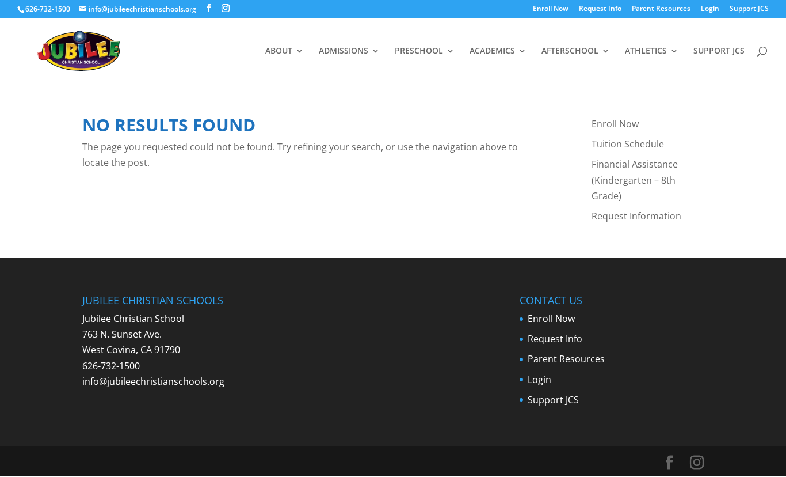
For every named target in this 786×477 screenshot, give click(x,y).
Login (710, 9)
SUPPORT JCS (719, 51)
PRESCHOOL (419, 51)
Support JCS (749, 9)
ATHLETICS (646, 51)
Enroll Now (550, 9)
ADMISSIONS (343, 51)
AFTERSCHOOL (569, 51)
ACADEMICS (492, 51)
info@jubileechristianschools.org (153, 381)
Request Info (600, 9)
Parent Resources (661, 9)
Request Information (636, 216)
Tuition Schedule (628, 144)
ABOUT (278, 51)
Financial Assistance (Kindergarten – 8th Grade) (635, 180)
